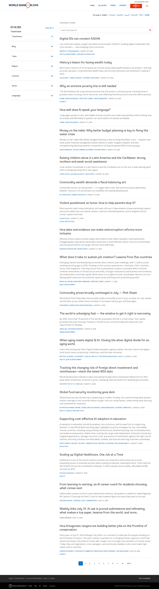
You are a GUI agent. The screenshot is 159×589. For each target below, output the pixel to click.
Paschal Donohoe (67, 473)
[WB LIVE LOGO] (136, 6)
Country (15, 76)
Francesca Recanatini (68, 249)
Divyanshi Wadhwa (75, 329)
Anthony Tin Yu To (67, 384)
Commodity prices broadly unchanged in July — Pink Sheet (98, 293)
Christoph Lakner (86, 98)
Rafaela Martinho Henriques (79, 281)
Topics (113, 5)
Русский (134, 15)
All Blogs (102, 5)
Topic (14, 56)
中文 (141, 15)
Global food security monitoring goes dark (87, 392)
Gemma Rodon (91, 443)
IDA (35, 586)
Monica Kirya (83, 249)
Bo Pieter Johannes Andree (70, 408)
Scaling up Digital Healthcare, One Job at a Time (91, 454)
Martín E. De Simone (106, 443)
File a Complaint (144, 578)
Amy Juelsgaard (123, 551)
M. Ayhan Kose (65, 195)
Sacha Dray (64, 78)
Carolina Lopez (79, 501)
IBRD (30, 586)
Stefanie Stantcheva (91, 78)
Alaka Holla (64, 218)
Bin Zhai (63, 356)
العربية (127, 15)
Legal (10, 578)
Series (14, 86)
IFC (40, 586)
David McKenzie (65, 518)
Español (120, 15)
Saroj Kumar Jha (66, 150)
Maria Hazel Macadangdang (81, 305)
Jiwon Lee (63, 281)
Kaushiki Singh (100, 150)
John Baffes (64, 305)
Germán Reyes (91, 501)
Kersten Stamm (97, 281)
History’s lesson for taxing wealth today (86, 62)
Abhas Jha (63, 329)
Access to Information (34, 578)
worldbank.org (141, 1)
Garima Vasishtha (79, 195)
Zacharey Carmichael (123, 408)
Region (15, 66)
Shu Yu (120, 356)
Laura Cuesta (65, 174)
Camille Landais (76, 78)
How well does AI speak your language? (85, 110)
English (104, 15)
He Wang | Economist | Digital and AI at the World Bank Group (92, 356)
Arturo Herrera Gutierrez (83, 150)
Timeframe (16, 31)
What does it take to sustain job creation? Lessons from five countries (106, 257)
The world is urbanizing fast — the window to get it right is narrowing (105, 313)
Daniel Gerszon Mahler (69, 98)
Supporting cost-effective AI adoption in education (93, 419)
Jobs (45, 578)
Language (16, 95)
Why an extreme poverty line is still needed (88, 86)
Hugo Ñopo (89, 174)
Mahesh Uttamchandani (69, 51)
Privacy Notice (19, 578)
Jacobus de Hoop (77, 174)
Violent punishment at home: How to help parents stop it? (98, 203)
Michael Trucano (78, 443)
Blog (14, 46)
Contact (122, 5)
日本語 (147, 15)
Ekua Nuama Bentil (122, 443)
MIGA (45, 586)
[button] (147, 6)
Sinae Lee (79, 384)
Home (92, 5)
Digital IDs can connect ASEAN (80, 38)
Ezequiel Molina (66, 501)
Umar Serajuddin (100, 98)
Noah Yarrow (65, 443)
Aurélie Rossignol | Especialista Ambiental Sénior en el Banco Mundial (88, 551)
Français (112, 15)
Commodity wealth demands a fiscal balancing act (93, 182)
